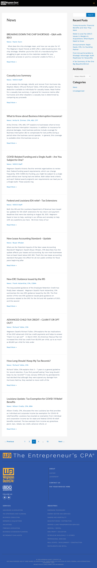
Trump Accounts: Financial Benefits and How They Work (83, 27)
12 (47, 441)
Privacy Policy (38, 564)
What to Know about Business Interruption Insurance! (34, 116)
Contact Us (57, 559)
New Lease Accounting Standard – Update (29, 238)
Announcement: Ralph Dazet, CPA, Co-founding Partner (82, 47)
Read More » (12, 61)
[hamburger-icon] (94, 3)
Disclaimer (48, 564)
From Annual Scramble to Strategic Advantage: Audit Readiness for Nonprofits (83, 55)
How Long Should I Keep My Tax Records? (29, 361)
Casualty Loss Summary (19, 75)
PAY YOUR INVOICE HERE (59, 487)
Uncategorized (78, 91)
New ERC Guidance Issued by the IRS (26, 279)
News (9, 42)
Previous (9, 441)
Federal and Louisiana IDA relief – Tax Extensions (32, 201)
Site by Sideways (58, 564)
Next (61, 441)
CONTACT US (54, 483)
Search (90, 15)
